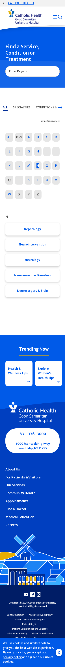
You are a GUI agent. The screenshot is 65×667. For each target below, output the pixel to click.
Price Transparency (17, 633)
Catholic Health (21, 3)
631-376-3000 (33, 433)
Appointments (16, 501)
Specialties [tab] (22, 107)
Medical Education (19, 517)
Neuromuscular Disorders (32, 275)
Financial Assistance (42, 633)
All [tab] (5, 107)
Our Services (15, 485)
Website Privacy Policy (41, 615)
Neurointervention (32, 244)
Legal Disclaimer (15, 615)
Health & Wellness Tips (18, 371)
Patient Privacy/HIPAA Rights (30, 619)
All (9, 137)
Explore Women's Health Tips (46, 373)
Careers (11, 525)
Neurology (32, 260)
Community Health (20, 493)
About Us (12, 469)
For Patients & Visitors (23, 477)
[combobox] (32, 71)
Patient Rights (29, 624)
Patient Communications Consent (29, 628)
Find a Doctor (16, 509)
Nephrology (32, 229)
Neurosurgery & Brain (32, 290)
